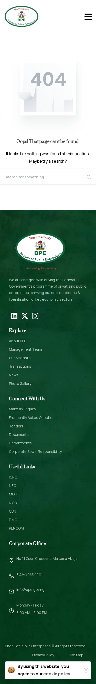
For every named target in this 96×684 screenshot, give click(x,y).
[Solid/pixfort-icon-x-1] (24, 315)
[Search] (89, 176)
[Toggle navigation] (88, 16)
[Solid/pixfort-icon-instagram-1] (35, 315)
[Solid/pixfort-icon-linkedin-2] (14, 315)
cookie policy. (57, 674)
